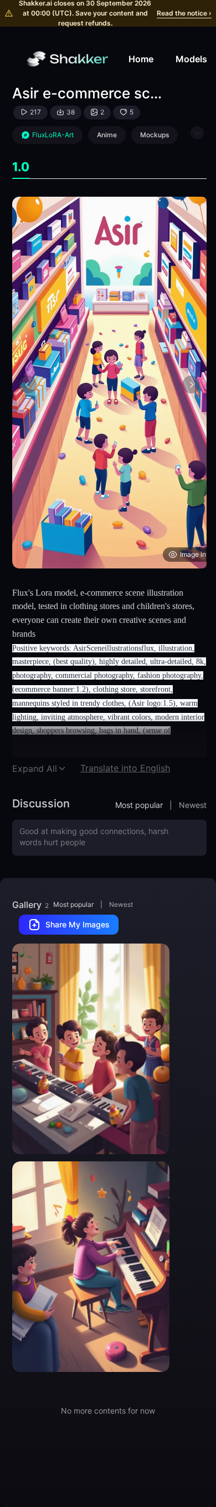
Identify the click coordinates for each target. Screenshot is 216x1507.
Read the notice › (184, 13)
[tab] (20, 167)
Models (191, 58)
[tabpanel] (109, 382)
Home (140, 58)
